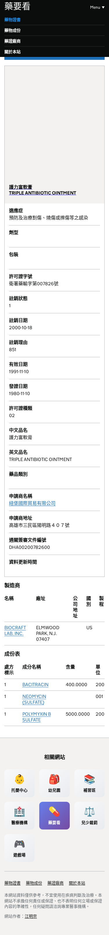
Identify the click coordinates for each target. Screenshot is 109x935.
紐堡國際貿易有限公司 (32, 503)
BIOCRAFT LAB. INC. (15, 630)
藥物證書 (12, 19)
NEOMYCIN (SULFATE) (34, 699)
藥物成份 (12, 30)
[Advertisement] (54, 127)
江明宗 (31, 916)
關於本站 (12, 51)
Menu (95, 7)
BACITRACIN (35, 684)
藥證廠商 (12, 41)
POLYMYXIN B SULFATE (36, 717)
